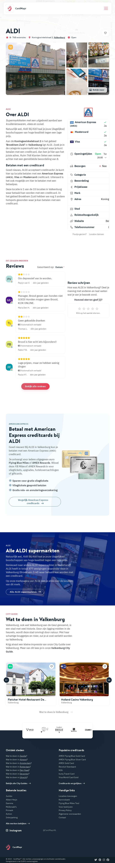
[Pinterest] (100, 860)
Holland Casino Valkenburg (77, 699)
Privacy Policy (65, 810)
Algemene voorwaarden (70, 814)
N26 (61, 770)
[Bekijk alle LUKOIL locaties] (80, 730)
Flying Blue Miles (19, 462)
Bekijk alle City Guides (16, 783)
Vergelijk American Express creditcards (33, 501)
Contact (62, 817)
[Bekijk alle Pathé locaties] (36, 730)
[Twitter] (95, 860)
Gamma (9, 803)
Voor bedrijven (66, 807)
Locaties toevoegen (68, 796)
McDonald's (11, 807)
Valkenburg (59, 37)
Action (9, 814)
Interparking (12, 817)
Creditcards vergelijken (70, 783)
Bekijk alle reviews (35, 386)
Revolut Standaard (67, 766)
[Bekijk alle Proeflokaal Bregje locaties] (51, 730)
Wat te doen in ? (16, 756)
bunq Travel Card (66, 773)
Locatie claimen (96, 234)
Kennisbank (64, 799)
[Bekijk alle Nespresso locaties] (66, 730)
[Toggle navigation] (106, 8)
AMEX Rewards (41, 462)
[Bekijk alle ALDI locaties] (88, 112)
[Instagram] (104, 860)
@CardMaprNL (49, 830)
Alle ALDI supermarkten (23, 591)
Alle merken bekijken (16, 823)
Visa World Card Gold (68, 777)
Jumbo (9, 796)
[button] (10, 47)
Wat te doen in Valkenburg (53, 711)
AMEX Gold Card (66, 763)
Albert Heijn (11, 799)
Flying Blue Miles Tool (69, 803)
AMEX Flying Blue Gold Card (72, 756)
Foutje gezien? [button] (80, 234)
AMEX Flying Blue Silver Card (72, 759)
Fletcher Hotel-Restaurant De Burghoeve (26, 701)
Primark (9, 810)
